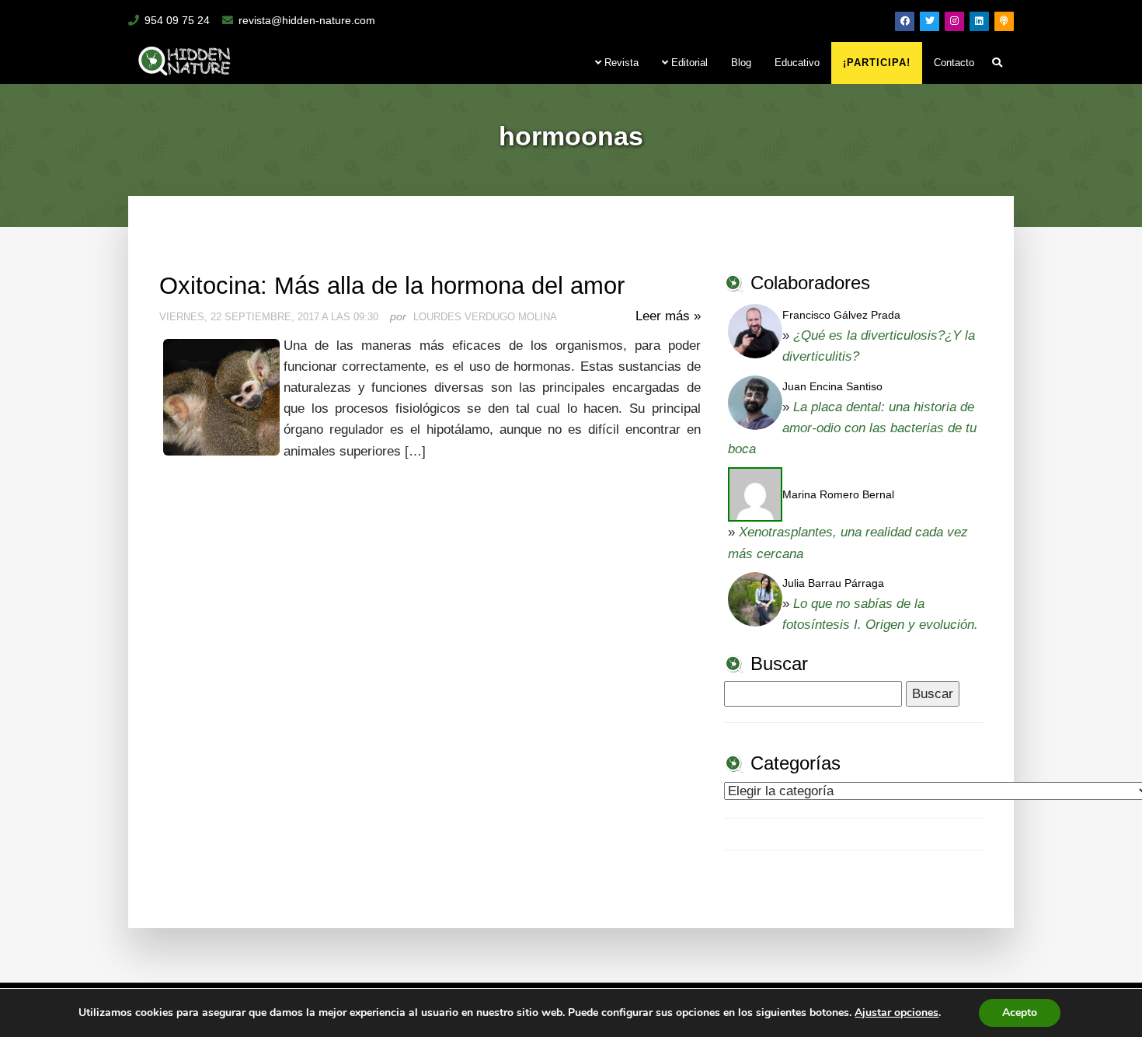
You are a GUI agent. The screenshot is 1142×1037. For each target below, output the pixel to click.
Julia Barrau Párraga (833, 583)
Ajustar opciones (896, 1013)
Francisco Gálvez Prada (841, 315)
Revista (620, 62)
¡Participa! (876, 62)
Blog (741, 62)
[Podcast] (1004, 21)
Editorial (688, 62)
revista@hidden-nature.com (306, 20)
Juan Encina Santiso (832, 386)
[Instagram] (954, 21)
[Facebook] (904, 21)
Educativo (797, 62)
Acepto (1019, 1012)
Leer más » (668, 316)
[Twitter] (929, 21)
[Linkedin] (979, 21)
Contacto (954, 62)
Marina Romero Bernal (838, 494)
